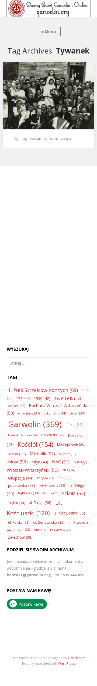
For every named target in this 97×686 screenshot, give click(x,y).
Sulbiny (50, 493)
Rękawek (28, 493)
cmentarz (29, 413)
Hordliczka (52, 435)
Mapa (17, 453)
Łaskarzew (60, 530)
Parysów (45, 478)
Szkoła (73, 493)
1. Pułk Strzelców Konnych (43, 390)
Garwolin (35, 424)
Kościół (35, 444)
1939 (42, 398)
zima (40, 530)
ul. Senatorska (49, 522)
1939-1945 (67, 398)
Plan (64, 478)
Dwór (77, 413)
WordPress (66, 663)
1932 (23, 398)
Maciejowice (71, 444)
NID (69, 469)
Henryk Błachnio (22, 435)
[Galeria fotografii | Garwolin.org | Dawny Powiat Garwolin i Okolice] (48, 8)
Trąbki (16, 502)
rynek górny (52, 485)
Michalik (42, 454)
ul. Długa (40, 502)
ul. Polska (18, 522)
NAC (61, 462)
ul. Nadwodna (69, 513)
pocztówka (21, 485)
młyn (40, 462)
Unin (24, 529)
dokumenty (54, 413)
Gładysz (66, 139)
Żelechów (20, 537)
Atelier (16, 405)
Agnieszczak (32, 139)
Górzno (73, 424)
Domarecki (50, 139)
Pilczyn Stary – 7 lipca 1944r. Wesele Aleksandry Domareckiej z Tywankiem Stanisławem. (47, 92)
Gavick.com (76, 658)
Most (18, 462)
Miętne (67, 454)
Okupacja (20, 478)
